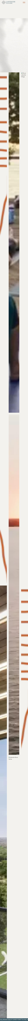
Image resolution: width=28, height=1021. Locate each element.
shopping (23, 61)
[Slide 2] (25, 11)
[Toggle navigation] (24, 2)
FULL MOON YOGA (5, 1019)
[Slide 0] (25, 8)
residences (7, 61)
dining (16, 61)
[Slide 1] (25, 10)
